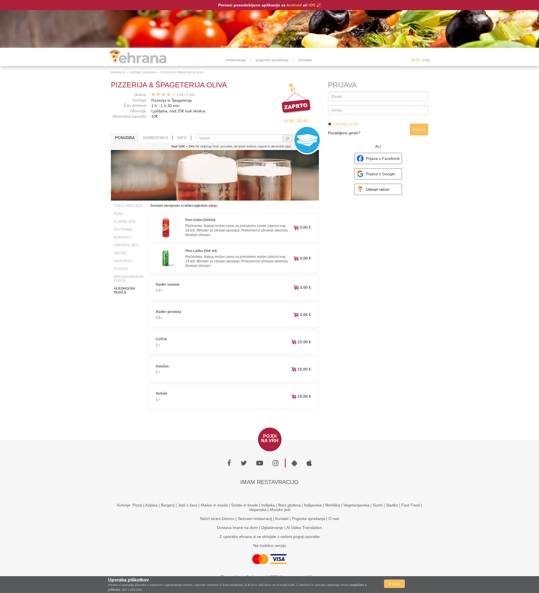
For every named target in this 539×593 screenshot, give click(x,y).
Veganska (257, 509)
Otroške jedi (126, 245)
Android (294, 5)
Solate (120, 253)
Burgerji (122, 237)
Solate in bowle (244, 505)
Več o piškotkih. (132, 589)
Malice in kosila (214, 505)
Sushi (378, 505)
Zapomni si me (346, 124)
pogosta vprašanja (272, 60)
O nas (333, 518)
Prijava (419, 129)
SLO (415, 60)
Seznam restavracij (255, 518)
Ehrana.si (118, 72)
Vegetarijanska (356, 505)
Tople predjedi (128, 206)
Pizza (137, 505)
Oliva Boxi (123, 261)
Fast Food (410, 505)
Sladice (121, 269)
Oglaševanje (272, 527)
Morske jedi (280, 509)
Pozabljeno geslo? (344, 133)
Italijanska (313, 505)
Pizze (118, 214)
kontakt (305, 60)
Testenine (123, 229)
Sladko (392, 505)
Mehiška (332, 505)
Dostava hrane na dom (237, 527)
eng (426, 60)
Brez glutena (289, 505)
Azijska (151, 505)
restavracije (235, 60)
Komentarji (155, 137)
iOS (312, 5)
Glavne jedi (124, 222)
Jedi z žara (187, 505)
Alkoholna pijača (124, 290)
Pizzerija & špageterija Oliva (182, 72)
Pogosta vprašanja (308, 518)
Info (182, 137)
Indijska (268, 505)
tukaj (212, 206)
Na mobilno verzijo (269, 545)
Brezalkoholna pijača (128, 279)
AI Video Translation (304, 527)
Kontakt (282, 518)
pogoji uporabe (306, 536)
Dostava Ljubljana (142, 72)
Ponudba (125, 137)
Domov (228, 518)
